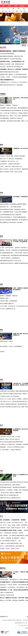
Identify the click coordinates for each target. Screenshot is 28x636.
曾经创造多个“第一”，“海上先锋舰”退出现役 (10, 206)
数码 (24, 8)
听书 (1, 516)
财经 (9, 6)
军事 (1, 193)
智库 (13, 8)
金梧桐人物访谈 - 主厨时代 (6, 341)
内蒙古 (17, 11)
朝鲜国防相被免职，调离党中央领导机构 (12, 51)
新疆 (21, 11)
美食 (1, 330)
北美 (9, 11)
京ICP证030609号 (23, 625)
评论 (8, 8)
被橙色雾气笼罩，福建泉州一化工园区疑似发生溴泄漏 (13, 74)
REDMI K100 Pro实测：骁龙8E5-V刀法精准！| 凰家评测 (14, 399)
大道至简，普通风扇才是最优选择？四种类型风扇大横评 (13, 404)
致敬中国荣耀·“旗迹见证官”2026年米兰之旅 (10, 260)
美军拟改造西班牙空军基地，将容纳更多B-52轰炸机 (12, 209)
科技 (16, 6)
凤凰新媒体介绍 (4, 616)
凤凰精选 (3, 94)
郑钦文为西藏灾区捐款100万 (7, 303)
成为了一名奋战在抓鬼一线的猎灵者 (8, 533)
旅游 (1, 236)
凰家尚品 (3, 568)
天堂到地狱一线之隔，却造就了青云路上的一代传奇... (13, 527)
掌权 (26, 522)
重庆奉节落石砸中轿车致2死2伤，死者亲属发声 (11, 85)
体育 (1, 284)
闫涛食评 (2, 351)
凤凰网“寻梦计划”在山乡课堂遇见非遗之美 (10, 497)
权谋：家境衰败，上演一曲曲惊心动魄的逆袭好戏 (12, 535)
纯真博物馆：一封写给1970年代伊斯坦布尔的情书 (12, 447)
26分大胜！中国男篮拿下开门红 (7, 308)
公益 (1, 471)
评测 (1, 380)
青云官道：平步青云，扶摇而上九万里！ (10, 548)
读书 (1, 425)
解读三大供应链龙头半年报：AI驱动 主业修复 (11, 171)
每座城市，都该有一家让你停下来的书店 (10, 439)
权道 (19, 540)
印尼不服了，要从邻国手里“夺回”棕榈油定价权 (11, 66)
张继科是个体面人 (4, 298)
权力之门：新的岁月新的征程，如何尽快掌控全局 (12, 546)
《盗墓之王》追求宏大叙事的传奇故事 (9, 543)
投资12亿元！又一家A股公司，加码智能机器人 (11, 158)
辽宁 (13, 11)
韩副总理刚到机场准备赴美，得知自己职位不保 (11, 56)
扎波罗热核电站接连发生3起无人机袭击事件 (10, 214)
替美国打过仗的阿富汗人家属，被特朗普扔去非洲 (12, 64)
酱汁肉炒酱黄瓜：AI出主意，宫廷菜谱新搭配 (11, 346)
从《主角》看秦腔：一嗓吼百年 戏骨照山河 (10, 449)
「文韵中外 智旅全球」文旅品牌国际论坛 (10, 258)
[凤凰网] (5, 3)
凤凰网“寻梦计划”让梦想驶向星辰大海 (9, 495)
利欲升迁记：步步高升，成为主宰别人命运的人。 (12, 522)
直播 (3, 8)
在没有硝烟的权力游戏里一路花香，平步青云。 (11, 530)
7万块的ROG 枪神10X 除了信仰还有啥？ (10, 396)
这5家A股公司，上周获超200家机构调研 (10, 164)
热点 (1, 47)
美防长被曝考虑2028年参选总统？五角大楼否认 (11, 222)
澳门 (3, 11)
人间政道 (20, 533)
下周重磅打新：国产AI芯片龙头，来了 (9, 161)
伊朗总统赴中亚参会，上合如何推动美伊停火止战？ (12, 61)
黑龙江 (24, 11)
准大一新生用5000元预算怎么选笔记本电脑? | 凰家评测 (13, 393)
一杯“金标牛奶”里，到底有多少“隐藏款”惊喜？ (11, 492)
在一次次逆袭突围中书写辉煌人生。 (8, 540)
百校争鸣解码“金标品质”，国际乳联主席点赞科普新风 (13, 487)
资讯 (3, 6)
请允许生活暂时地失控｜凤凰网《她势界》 (10, 484)
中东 (6, 11)
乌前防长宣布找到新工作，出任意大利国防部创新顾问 (13, 217)
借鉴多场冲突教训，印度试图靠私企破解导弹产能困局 (13, 204)
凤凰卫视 (22, 6)
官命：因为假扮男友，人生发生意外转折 (10, 520)
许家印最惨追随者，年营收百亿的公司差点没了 (11, 118)
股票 (19, 8)
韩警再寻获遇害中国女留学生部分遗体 (9, 72)
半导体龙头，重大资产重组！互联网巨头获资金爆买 (12, 156)
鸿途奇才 (23, 538)
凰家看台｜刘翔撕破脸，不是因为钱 (8, 105)
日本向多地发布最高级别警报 (7, 53)
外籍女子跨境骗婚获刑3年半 (7, 79)
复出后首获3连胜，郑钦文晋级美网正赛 (10, 42)
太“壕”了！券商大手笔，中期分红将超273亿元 (11, 166)
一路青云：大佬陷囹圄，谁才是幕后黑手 (10, 538)
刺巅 (21, 543)
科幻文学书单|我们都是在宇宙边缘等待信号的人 (11, 442)
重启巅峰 (23, 520)
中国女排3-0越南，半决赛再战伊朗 (8, 301)
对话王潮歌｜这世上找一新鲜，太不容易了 (10, 436)
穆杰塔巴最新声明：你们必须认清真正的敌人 (11, 59)
